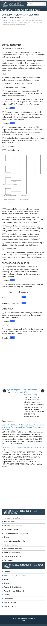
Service (17, 10)
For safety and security (13, 525)
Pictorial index (9, 522)
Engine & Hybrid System (14, 587)
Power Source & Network (14, 591)
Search (37, 10)
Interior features (10, 545)
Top (26, 10)
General (7, 572)
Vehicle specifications (12, 556)
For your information (12, 518)
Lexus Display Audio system (15, 541)
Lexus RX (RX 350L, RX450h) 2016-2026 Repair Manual (20, 20)
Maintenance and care (13, 549)
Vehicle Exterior (10, 602)
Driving (6, 537)
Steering (7, 595)
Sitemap (31, 10)
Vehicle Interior (10, 606)
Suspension (8, 599)
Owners (10, 10)
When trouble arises (12, 552)
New (22, 10)
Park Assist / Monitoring (22, 22)
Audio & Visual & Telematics (15, 575)
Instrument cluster (11, 529)
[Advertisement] (23, 35)
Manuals (4, 10)
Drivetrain (7, 583)
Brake (6, 579)
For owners (8, 560)
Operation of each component (16, 533)
